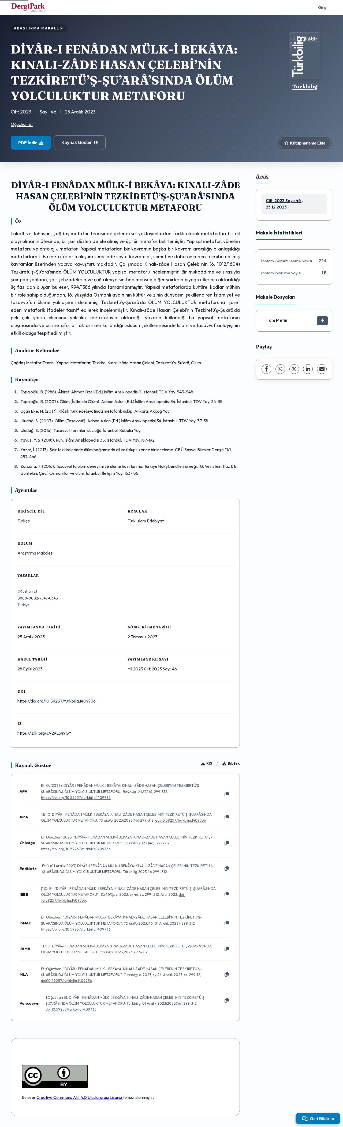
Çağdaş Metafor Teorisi (32, 362)
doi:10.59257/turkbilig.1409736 (180, 820)
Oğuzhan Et (22, 124)
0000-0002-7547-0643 (37, 598)
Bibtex (234, 763)
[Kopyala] (226, 794)
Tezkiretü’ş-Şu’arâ (172, 362)
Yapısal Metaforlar (73, 362)
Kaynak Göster (76, 142)
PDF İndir (27, 142)
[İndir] (322, 320)
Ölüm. (196, 362)
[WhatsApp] (280, 369)
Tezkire (99, 362)
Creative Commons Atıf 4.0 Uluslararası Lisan (77, 1097)
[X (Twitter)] (294, 369)
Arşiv (262, 176)
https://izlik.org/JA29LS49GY (44, 733)
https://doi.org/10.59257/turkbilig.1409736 (56, 701)
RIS (209, 763)
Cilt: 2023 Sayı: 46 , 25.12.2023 (284, 204)
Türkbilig (304, 86)
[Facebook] (266, 369)
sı (121, 1097)
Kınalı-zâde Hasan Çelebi (130, 362)
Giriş (322, 7)
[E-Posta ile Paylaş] (322, 369)
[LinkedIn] (308, 369)
